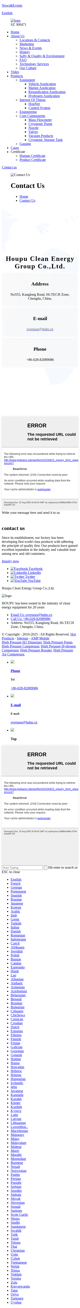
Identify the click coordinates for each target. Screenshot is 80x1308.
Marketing (27, 44)
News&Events (12, 5)
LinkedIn (34, 573)
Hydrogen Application (44, 96)
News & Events (31, 48)
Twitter (29, 577)
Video (15, 72)
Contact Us (27, 200)
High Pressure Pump (57, 642)
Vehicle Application (42, 84)
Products (17, 76)
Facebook (35, 569)
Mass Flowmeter (40, 120)
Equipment (27, 80)
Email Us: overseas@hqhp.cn (31, 615)
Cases (15, 148)
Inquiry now (10, 561)
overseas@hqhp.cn (24, 722)
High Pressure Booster (36, 650)
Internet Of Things (33, 100)
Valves (33, 132)
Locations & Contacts (35, 40)
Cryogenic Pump (40, 124)
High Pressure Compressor (20, 646)
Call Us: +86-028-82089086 (30, 619)
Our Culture (28, 68)
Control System (39, 108)
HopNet (34, 104)
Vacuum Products (40, 136)
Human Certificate (32, 156)
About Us (17, 36)
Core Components (32, 116)
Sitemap (22, 638)
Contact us (9, 167)
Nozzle (33, 128)
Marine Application (42, 88)
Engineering (28, 112)
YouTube (34, 581)
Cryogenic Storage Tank (45, 140)
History (25, 52)
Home (15, 32)
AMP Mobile (40, 638)
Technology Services (34, 64)
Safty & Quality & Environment (42, 56)
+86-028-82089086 (24, 688)
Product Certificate (33, 160)
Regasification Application (47, 92)
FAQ (23, 60)
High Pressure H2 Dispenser (22, 642)
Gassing (25, 144)
